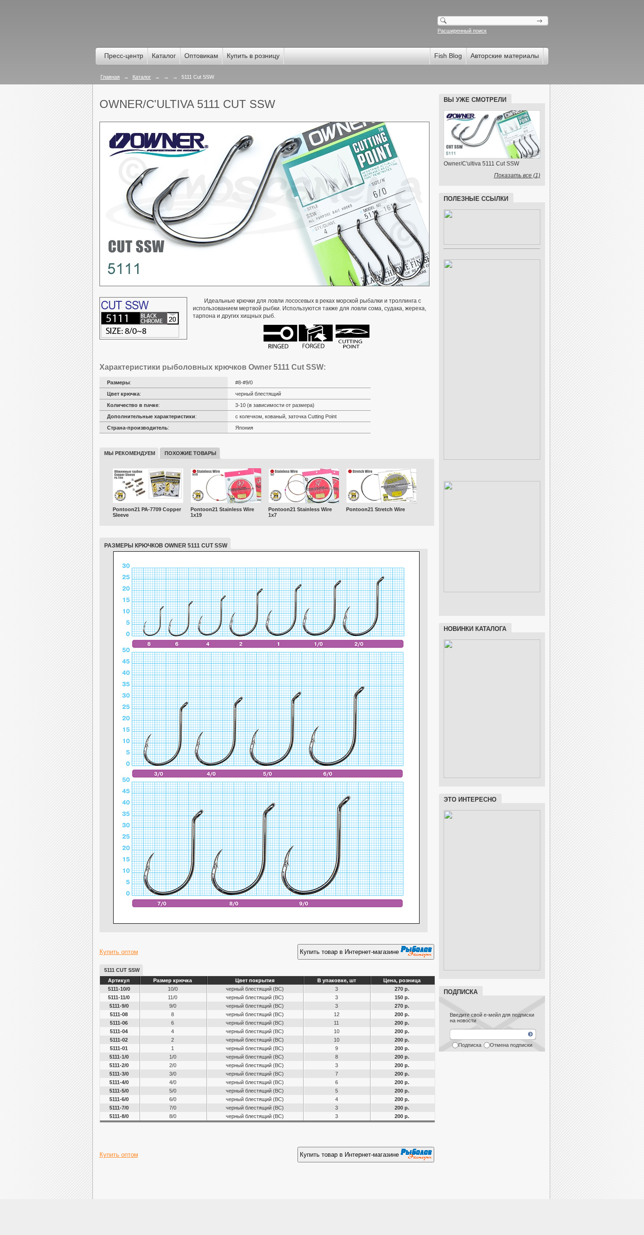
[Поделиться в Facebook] (107, 1179)
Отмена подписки (511, 1045)
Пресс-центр (123, 55)
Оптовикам (201, 55)
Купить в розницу (253, 55)
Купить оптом (118, 951)
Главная (110, 77)
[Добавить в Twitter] (142, 1179)
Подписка (469, 1045)
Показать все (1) (517, 175)
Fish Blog (448, 55)
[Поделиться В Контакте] (160, 1179)
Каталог (164, 55)
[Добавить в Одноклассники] (124, 1179)
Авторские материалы (505, 55)
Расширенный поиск (462, 30)
